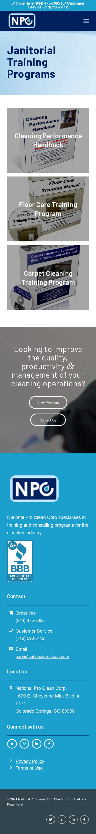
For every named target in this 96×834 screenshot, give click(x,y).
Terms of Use (29, 767)
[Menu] (86, 21)
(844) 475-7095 (48, 3)
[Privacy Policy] (11, 761)
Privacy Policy (30, 761)
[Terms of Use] (11, 767)
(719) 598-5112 (55, 7)
